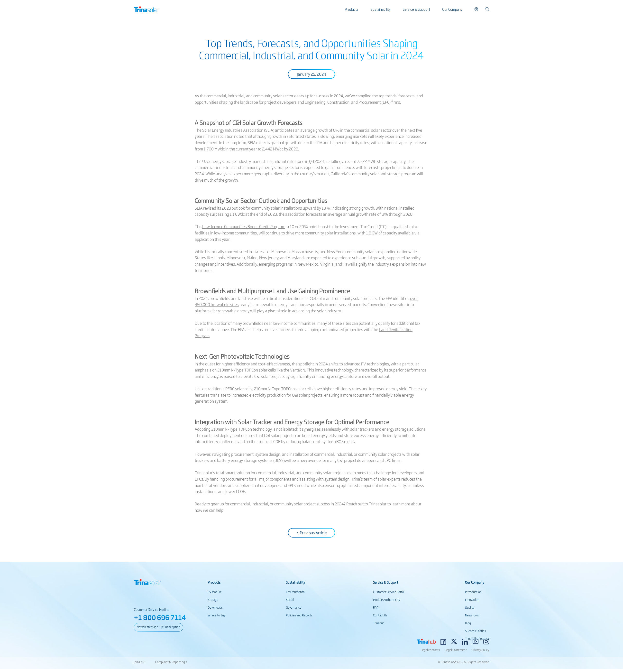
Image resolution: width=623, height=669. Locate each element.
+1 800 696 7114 (160, 617)
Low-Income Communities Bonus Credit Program (243, 226)
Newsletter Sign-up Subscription (158, 627)
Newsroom (472, 615)
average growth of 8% (320, 130)
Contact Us (380, 615)
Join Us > (139, 662)
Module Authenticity (386, 599)
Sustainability (381, 9)
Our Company (452, 9)
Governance (294, 607)
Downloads (215, 607)
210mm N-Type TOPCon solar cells (246, 370)
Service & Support (416, 9)
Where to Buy (216, 615)
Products (351, 9)
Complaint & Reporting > (171, 662)
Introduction (473, 592)
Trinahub (379, 623)
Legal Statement (456, 650)
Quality (469, 607)
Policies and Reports (299, 615)
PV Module (215, 592)
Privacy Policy (480, 650)
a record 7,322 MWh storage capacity (373, 161)
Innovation (472, 599)
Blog (468, 623)
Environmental (295, 592)
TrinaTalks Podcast (477, 638)
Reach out (355, 504)
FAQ (375, 607)
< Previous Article (311, 533)
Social (290, 599)
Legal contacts (430, 650)
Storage (213, 599)
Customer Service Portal (388, 592)
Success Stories (475, 631)
